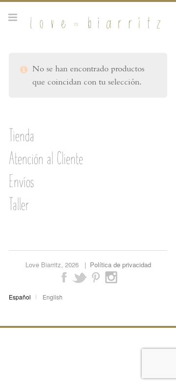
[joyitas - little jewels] (94, 28)
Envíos (21, 181)
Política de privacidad (120, 264)
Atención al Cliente (46, 158)
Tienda (21, 135)
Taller (19, 204)
